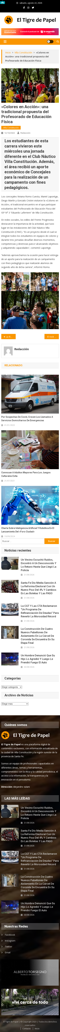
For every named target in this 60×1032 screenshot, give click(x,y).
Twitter (8, 946)
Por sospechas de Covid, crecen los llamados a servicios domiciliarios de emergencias (27, 419)
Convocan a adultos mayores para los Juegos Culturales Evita (26, 474)
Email (7, 952)
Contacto (26, 1028)
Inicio (37, 1028)
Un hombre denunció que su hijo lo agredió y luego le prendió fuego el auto (38, 659)
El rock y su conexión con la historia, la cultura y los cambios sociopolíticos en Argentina (53, 336)
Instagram (10, 940)
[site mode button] (50, 41)
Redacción (25, 133)
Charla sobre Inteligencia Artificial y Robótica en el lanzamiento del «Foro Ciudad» (27, 530)
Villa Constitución (11, 127)
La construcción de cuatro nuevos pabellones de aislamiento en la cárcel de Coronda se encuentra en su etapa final (37, 635)
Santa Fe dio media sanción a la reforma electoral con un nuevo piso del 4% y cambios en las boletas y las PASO (38, 588)
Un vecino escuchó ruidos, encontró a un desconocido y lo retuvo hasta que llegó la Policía (38, 565)
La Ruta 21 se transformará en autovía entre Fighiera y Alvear (11, 336)
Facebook (10, 934)
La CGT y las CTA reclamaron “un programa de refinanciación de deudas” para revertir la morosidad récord (40, 611)
